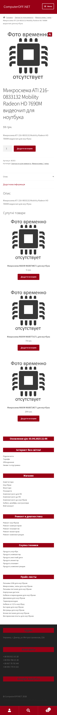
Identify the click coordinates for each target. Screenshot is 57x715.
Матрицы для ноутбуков (13, 610)
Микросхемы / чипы (43, 17)
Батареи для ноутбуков (13, 607)
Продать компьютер (12, 554)
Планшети (7, 491)
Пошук (28, 710)
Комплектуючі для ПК (12, 494)
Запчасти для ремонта (24, 17)
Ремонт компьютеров (12, 525)
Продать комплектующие (14, 566)
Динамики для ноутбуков (14, 598)
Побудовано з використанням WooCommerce (24, 700)
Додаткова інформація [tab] (14, 184)
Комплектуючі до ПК (12, 497)
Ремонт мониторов (11, 531)
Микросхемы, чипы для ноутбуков (17, 586)
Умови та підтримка (11, 465)
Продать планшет (11, 563)
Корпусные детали (11, 592)
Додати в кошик (25, 148)
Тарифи (6, 459)
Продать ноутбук (10, 551)
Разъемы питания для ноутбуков (17, 589)
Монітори (7, 488)
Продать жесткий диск (13, 557)
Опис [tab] (5, 176)
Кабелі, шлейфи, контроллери (16, 503)
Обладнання (8, 462)
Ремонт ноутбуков (11, 523)
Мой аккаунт (8, 506)
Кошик (44, 708)
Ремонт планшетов (11, 528)
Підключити (8, 456)
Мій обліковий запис (9, 710)
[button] (50, 34)
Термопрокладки (10, 601)
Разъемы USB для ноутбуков (15, 583)
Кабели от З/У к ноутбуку (14, 604)
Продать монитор (11, 560)
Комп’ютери (8, 482)
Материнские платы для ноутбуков (18, 616)
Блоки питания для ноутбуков (16, 613)
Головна (9, 17)
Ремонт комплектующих (13, 534)
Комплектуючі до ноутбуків (15, 500)
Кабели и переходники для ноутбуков (19, 595)
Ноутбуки (7, 485)
